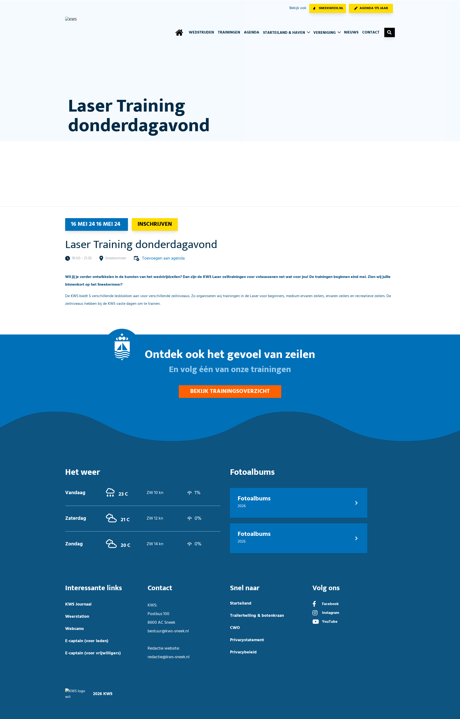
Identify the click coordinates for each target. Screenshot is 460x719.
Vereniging (325, 33)
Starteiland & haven (284, 33)
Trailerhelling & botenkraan (257, 615)
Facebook (330, 604)
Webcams (74, 628)
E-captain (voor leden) (86, 641)
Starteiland (240, 603)
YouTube (330, 622)
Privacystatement (247, 640)
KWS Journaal (78, 604)
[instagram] (314, 613)
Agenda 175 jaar (374, 8)
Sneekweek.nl (331, 8)
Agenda (251, 32)
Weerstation (77, 616)
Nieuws (351, 32)
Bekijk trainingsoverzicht (230, 391)
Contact (371, 32)
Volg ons (326, 588)
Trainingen (229, 32)
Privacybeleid (243, 652)
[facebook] (314, 604)
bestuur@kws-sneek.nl (168, 631)
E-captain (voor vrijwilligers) (93, 653)
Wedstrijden (201, 32)
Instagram (330, 613)
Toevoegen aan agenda (163, 258)
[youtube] (315, 622)
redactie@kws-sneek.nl (169, 657)
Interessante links (93, 588)
